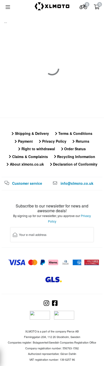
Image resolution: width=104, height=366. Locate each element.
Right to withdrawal (37, 148)
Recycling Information (75, 156)
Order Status (74, 148)
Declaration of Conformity (74, 164)
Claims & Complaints (29, 156)
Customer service (27, 183)
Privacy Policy (53, 141)
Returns (82, 141)
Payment (25, 141)
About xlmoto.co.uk (26, 164)
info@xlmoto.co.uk (77, 183)
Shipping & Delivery (31, 133)
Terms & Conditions (74, 133)
